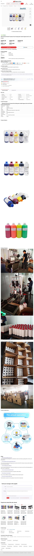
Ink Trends (2, 548)
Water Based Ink (3, 540)
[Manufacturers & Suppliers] (17, 1)
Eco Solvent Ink (9, 540)
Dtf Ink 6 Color (25, 546)
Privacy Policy (29, 552)
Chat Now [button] (25, 47)
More (1, 549)
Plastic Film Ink (15, 546)
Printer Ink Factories (23, 544)
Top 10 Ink (30, 546)
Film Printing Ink (3, 546)
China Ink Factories (3, 544)
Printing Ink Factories (11, 544)
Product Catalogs (12, 529)
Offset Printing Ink (15, 540)
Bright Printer (2, 531)
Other (17, 532)
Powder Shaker (27, 531)
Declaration (25, 552)
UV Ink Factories (17, 544)
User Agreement (21, 552)
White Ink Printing (9, 546)
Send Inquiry (9, 47)
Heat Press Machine (11, 532)
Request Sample (14, 49)
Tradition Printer (19, 531)
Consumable (2, 532)
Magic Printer (10, 531)
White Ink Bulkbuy (8, 548)
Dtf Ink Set (20, 546)
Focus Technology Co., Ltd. (12, 552)
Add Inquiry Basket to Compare (17, 31)
